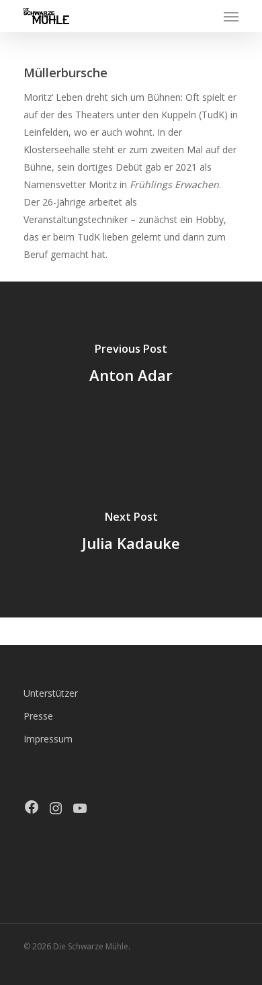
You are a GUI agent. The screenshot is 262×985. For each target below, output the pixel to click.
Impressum (48, 738)
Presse (38, 716)
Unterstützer (51, 693)
